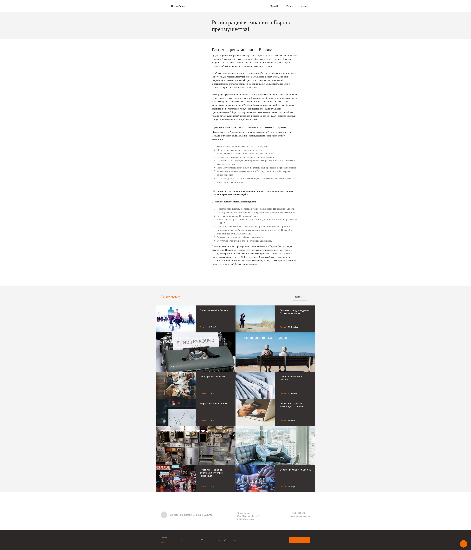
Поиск (290, 6)
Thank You (299, 540)
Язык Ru (275, 6)
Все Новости (300, 297)
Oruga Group (178, 6)
